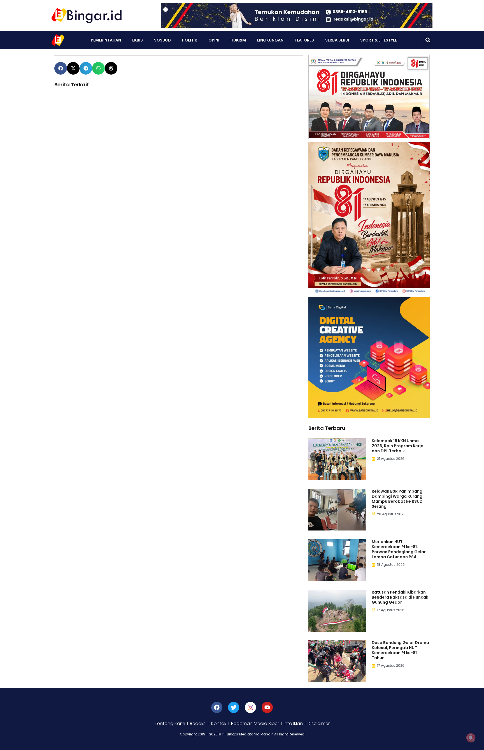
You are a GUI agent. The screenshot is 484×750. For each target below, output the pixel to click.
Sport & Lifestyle (378, 40)
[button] (427, 40)
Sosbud (162, 40)
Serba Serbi (337, 40)
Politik (189, 40)
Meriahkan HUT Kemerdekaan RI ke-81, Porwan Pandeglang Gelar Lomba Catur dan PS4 (399, 549)
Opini (213, 40)
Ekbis (137, 40)
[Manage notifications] (470, 737)
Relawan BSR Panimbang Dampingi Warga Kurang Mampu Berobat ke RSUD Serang (397, 498)
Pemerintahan (106, 40)
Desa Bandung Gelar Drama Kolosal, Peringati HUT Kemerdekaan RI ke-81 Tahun (400, 650)
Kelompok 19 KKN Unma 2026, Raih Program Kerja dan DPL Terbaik (398, 446)
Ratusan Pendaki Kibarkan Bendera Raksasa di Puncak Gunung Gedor (400, 597)
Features (304, 40)
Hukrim (238, 40)
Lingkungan (270, 40)
